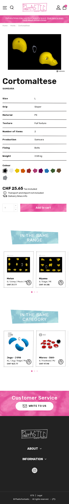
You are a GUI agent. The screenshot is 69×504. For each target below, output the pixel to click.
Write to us (37, 405)
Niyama (43, 278)
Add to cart (43, 207)
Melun (10, 278)
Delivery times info (17, 196)
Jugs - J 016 (14, 357)
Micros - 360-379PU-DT (47, 358)
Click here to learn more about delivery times (43, 19)
